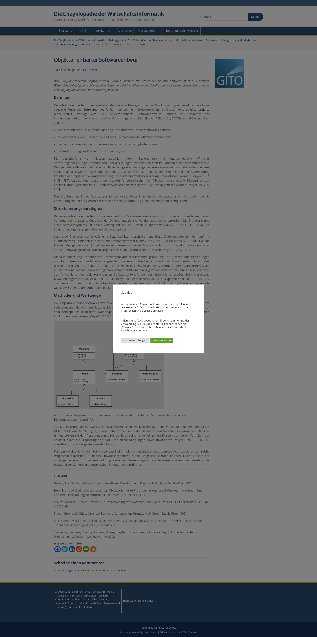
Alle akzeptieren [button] (162, 340)
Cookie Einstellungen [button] (134, 340)
